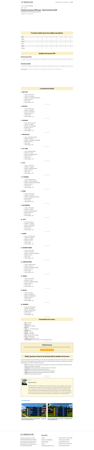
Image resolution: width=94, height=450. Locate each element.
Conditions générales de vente (47, 445)
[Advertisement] (47, 23)
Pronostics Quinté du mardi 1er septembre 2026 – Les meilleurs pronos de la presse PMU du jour (33, 419)
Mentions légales (44, 441)
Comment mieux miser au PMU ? (65, 443)
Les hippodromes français (64, 441)
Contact (43, 437)
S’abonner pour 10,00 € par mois (47, 349)
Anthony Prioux (32, 382)
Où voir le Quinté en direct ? (64, 445)
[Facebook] (70, 2)
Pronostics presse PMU (24, 11)
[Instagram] (72, 2)
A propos (43, 443)
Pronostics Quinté (58, 2)
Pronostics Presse (65, 2)
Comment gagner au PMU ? (64, 439)
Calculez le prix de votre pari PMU (65, 437)
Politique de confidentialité (46, 439)
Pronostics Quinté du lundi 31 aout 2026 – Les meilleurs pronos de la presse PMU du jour (60, 419)
